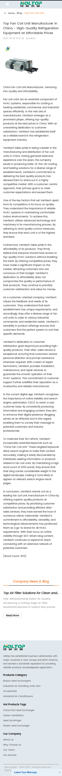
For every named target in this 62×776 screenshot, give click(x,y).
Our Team (9, 750)
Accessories (10, 691)
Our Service (9, 755)
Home (11, 13)
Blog (19, 13)
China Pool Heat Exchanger (18, 710)
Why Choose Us (12, 745)
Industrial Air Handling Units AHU (22, 686)
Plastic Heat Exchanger (16, 725)
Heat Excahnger (12, 720)
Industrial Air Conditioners (18, 696)
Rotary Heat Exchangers (17, 681)
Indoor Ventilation (13, 715)
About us (8, 740)
